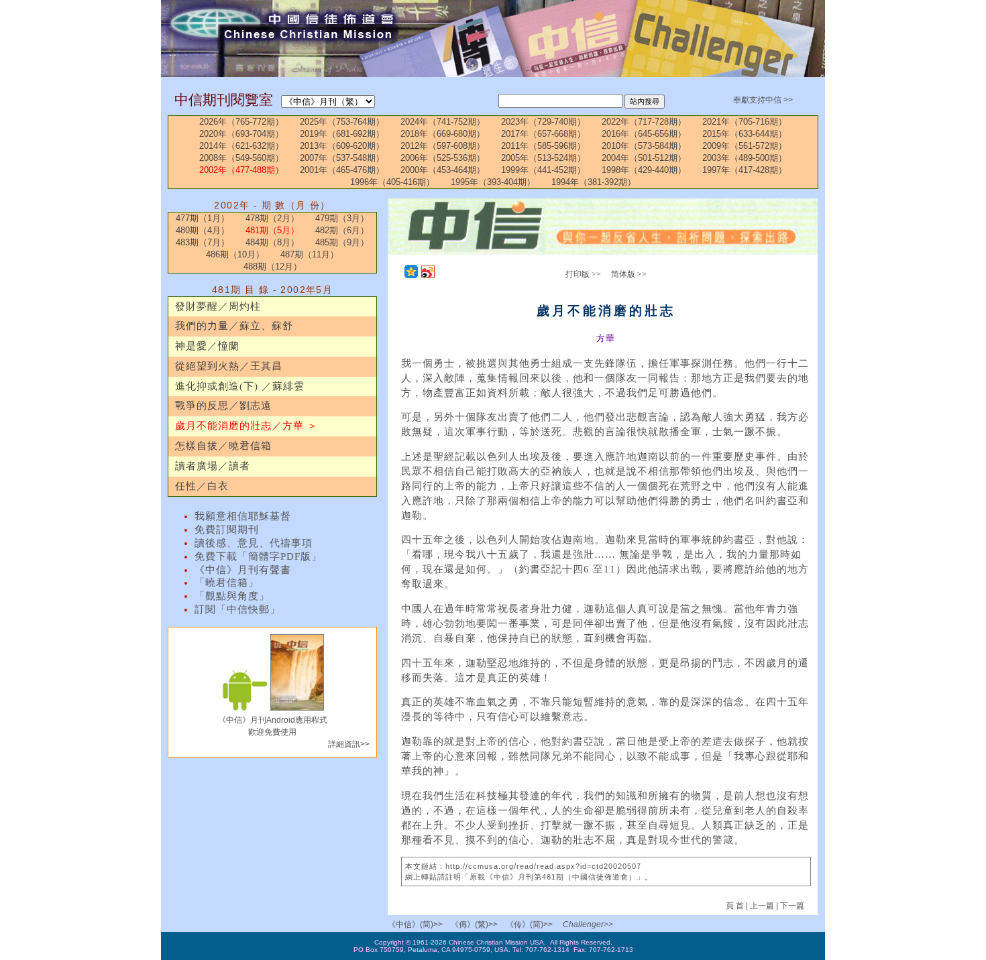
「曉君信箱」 (227, 582)
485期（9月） (342, 242)
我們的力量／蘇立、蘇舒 (234, 325)
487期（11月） (309, 254)
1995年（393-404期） (493, 182)
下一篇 (792, 905)
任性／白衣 (202, 486)
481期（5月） (272, 230)
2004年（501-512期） (644, 158)
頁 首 (736, 905)
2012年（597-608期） (442, 146)
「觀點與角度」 (232, 596)
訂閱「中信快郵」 (237, 609)
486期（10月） (235, 254)
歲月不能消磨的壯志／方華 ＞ (246, 425)
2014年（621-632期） (241, 146)
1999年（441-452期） (543, 170)
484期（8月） (272, 242)
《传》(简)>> (529, 924)
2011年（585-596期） (543, 146)
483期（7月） (202, 242)
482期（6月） (342, 230)
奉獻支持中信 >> (763, 100)
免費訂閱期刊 (227, 529)
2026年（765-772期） (241, 122)
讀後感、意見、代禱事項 (254, 543)
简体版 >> (629, 274)
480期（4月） (202, 230)
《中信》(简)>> (415, 924)
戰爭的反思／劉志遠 (223, 405)
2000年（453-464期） (442, 170)
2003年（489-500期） (744, 158)
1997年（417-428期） (744, 170)
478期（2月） (272, 218)
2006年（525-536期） (442, 158)
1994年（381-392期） (593, 182)
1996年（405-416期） (392, 182)
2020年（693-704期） (241, 134)
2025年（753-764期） (342, 122)
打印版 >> (583, 274)
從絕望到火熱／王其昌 (228, 366)
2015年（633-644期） (744, 134)
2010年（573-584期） (644, 146)
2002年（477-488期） (241, 170)
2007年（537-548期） (342, 158)
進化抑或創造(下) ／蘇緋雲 (240, 386)
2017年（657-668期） (543, 134)
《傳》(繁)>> (474, 924)
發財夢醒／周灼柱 (218, 306)
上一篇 (762, 905)
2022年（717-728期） (644, 122)
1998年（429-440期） (644, 170)
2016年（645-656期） (644, 134)
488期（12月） (272, 266)
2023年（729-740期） (543, 122)
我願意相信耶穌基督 (243, 516)
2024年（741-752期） (442, 122)
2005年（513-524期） (543, 158)
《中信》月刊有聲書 (243, 569)
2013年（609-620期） (342, 146)
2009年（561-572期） (744, 146)
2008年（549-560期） (241, 158)
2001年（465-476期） (342, 170)
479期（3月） (342, 218)
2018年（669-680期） (442, 134)
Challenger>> (588, 924)
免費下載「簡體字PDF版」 (258, 556)
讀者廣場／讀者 (212, 466)
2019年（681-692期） (342, 134)
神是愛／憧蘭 (207, 346)
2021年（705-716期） (744, 122)
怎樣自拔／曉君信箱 (223, 445)
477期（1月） (202, 218)
